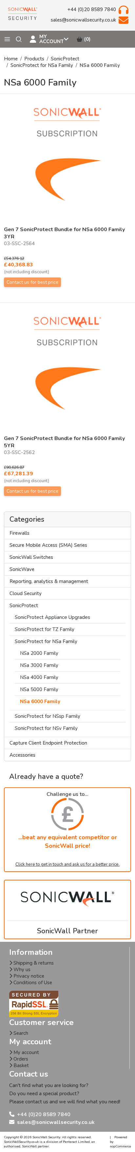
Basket (20, 1065)
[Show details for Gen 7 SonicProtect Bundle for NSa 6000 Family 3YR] (67, 162)
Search (20, 1033)
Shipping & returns (33, 963)
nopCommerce (120, 1146)
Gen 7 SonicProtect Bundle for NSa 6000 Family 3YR (64, 233)
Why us (21, 969)
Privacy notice (28, 976)
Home (11, 58)
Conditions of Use (32, 982)
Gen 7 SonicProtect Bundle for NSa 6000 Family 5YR (64, 442)
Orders (20, 1059)
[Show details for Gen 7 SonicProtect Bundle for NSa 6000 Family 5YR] (67, 371)
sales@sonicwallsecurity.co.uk (56, 1122)
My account (25, 1052)
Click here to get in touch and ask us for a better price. (67, 864)
